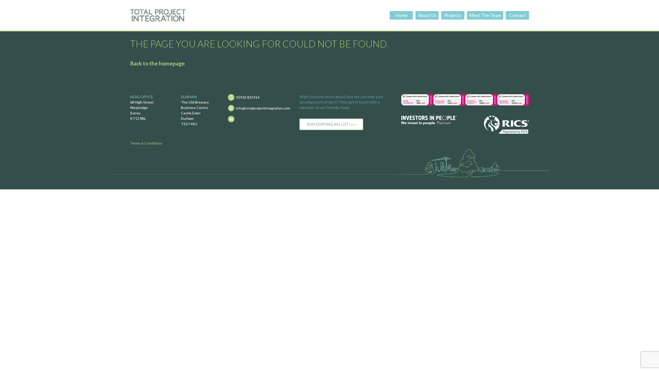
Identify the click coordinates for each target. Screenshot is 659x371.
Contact (517, 15)
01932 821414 (247, 97)
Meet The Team (485, 15)
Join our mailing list (331, 124)
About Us (427, 15)
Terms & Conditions (146, 143)
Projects (452, 15)
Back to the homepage (157, 63)
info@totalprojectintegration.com (263, 108)
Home (401, 15)
